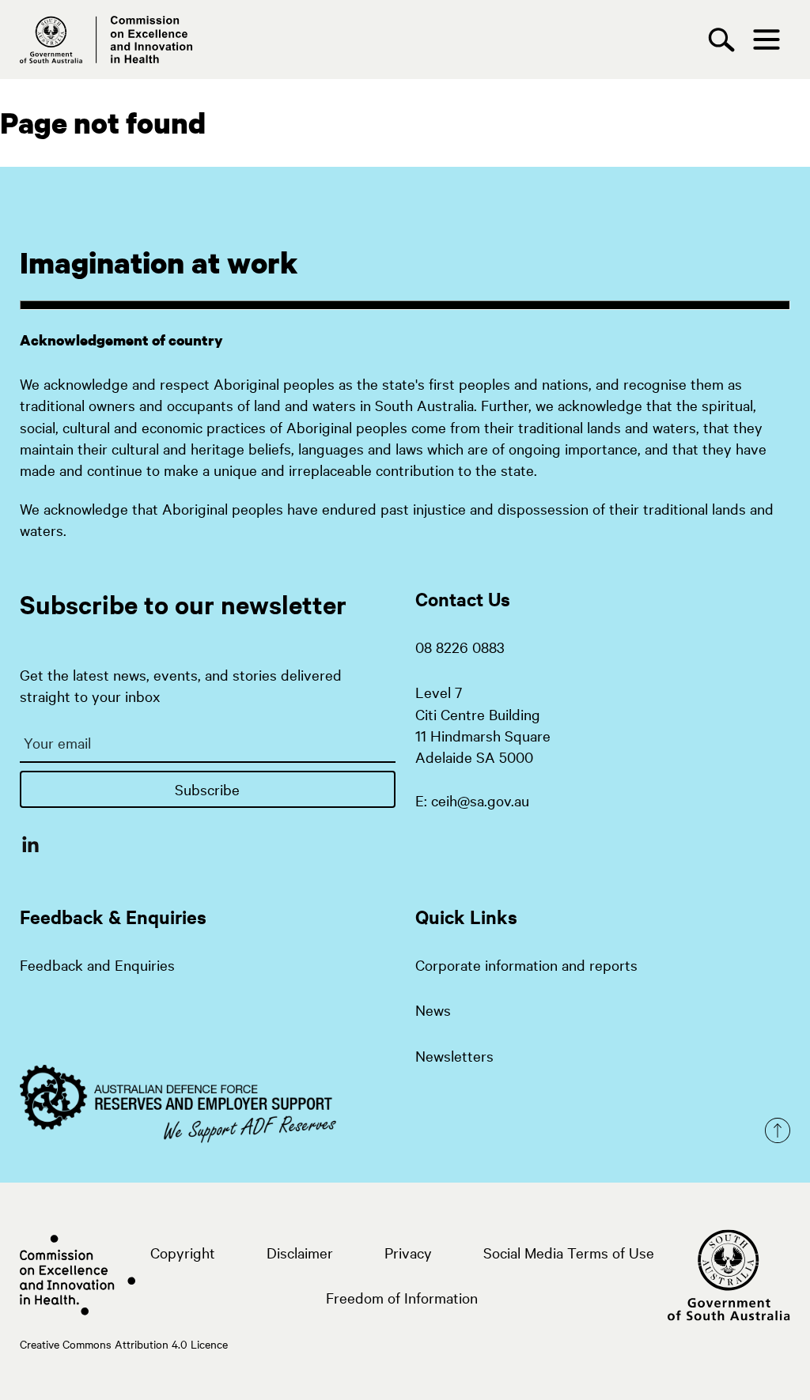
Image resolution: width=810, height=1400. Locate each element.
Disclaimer (300, 1252)
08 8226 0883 (460, 646)
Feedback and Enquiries (97, 964)
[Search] (725, 40)
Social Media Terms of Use (568, 1252)
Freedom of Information (402, 1297)
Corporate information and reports (526, 964)
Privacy (408, 1252)
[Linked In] (30, 843)
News (433, 1009)
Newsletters (454, 1055)
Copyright (182, 1252)
